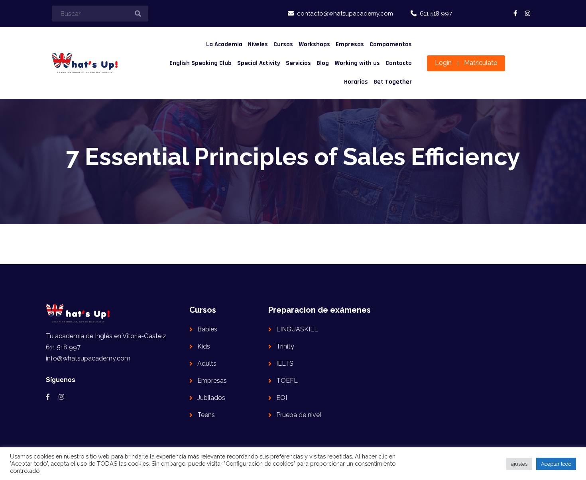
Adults (206, 363)
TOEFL (287, 380)
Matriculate (480, 63)
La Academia (224, 44)
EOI (281, 398)
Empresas (350, 44)
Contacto (398, 63)
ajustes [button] (519, 464)
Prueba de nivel (298, 415)
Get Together (393, 82)
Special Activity (258, 63)
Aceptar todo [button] (556, 464)
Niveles (258, 44)
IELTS (284, 363)
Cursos (283, 44)
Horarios (356, 82)
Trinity (285, 346)
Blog (323, 63)
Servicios (298, 63)
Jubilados (211, 398)
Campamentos (391, 44)
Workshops (314, 44)
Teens (206, 415)
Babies (207, 329)
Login (443, 63)
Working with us (357, 63)
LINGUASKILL (297, 329)
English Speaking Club (200, 63)
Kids (203, 346)
